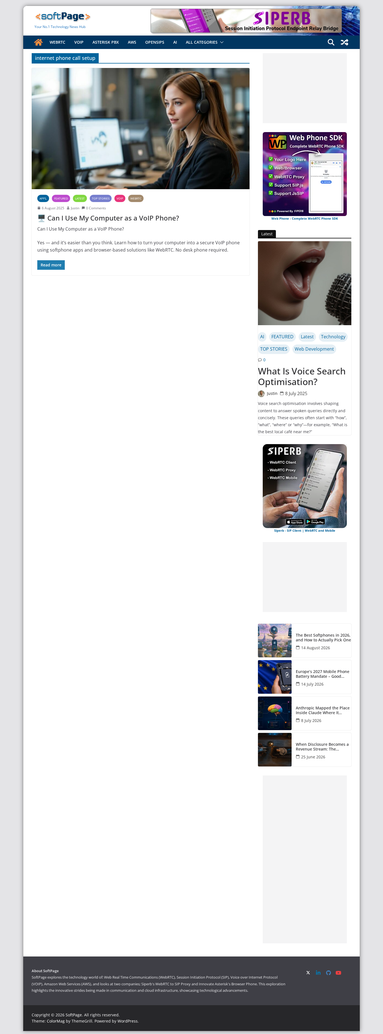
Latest (80, 198)
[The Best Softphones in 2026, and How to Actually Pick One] (275, 640)
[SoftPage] (38, 42)
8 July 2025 (296, 393)
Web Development (314, 349)
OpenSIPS (154, 42)
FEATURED (61, 198)
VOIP (79, 42)
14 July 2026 (312, 684)
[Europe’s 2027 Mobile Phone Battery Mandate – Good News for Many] (275, 677)
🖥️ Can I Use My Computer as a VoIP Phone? (108, 217)
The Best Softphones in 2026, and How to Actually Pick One (323, 638)
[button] (221, 42)
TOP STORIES (100, 198)
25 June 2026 (313, 756)
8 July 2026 (311, 720)
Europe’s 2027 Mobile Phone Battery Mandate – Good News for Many (322, 674)
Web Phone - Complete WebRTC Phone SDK (304, 218)
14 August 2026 (315, 647)
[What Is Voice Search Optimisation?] (304, 283)
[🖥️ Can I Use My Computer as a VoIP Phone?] (141, 128)
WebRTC (57, 42)
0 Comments (96, 208)
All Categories (202, 42)
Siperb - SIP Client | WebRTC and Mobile (304, 530)
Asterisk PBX (106, 42)
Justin (75, 208)
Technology (333, 337)
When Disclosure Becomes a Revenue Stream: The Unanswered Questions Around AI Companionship (322, 747)
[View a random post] (344, 42)
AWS (132, 42)
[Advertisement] (305, 88)
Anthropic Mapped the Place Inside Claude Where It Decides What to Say (323, 710)
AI (175, 42)
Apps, (43, 198)
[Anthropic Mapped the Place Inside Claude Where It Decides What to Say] (275, 713)
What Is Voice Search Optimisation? (302, 376)
